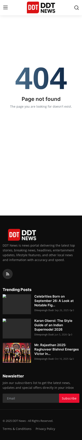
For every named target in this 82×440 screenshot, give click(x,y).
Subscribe (69, 398)
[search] (76, 7)
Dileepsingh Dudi (44, 310)
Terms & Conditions (17, 429)
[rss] (8, 274)
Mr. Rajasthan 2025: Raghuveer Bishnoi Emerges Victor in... (56, 349)
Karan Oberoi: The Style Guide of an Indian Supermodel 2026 (53, 325)
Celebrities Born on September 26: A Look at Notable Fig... (54, 300)
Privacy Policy (45, 429)
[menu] (5, 7)
